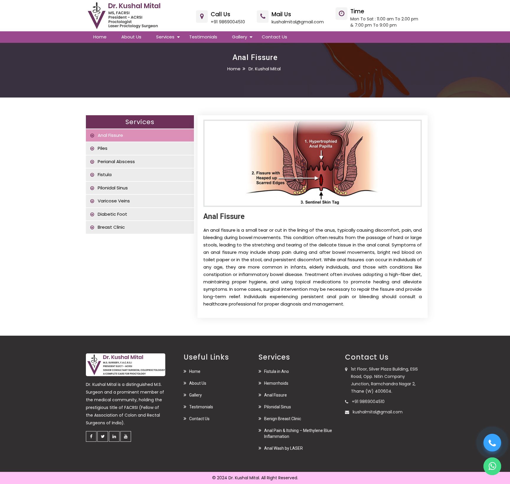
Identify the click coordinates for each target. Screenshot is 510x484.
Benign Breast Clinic (282, 418)
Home (100, 37)
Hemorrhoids (276, 383)
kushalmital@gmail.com (298, 22)
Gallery (239, 37)
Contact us (274, 37)
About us (131, 37)
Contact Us (199, 418)
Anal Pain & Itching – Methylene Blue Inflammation (298, 433)
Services (165, 37)
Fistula (105, 174)
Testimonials (203, 37)
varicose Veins (114, 201)
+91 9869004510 (228, 22)
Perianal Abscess (116, 161)
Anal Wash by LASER (283, 448)
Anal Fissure (110, 135)
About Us (197, 383)
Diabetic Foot (112, 214)
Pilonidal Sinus (113, 188)
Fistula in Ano (276, 371)
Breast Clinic (111, 227)
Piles (102, 148)
